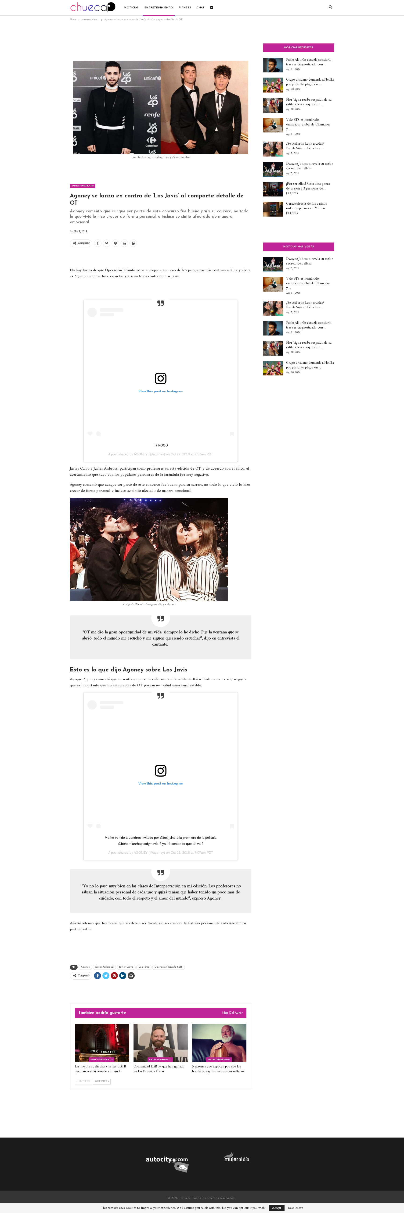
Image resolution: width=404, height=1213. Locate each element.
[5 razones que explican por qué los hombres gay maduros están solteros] (219, 1043)
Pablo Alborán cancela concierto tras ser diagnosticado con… (309, 62)
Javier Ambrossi (104, 967)
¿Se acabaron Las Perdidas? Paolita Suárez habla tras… (305, 146)
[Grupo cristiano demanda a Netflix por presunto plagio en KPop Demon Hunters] (273, 85)
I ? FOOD (161, 445)
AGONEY (141, 454)
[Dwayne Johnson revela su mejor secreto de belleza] (273, 169)
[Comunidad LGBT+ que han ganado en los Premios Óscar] (160, 1043)
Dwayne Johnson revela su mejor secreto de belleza (309, 166)
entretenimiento (158, 7)
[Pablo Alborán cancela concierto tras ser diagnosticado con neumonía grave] (273, 65)
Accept (276, 1208)
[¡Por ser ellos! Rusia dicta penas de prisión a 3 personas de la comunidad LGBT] (273, 189)
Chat (201, 7)
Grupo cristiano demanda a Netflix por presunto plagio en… (310, 82)
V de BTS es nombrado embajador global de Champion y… (308, 124)
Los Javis (144, 967)
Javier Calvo (126, 967)
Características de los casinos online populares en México (306, 206)
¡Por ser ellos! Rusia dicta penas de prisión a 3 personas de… (308, 186)
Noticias (131, 7)
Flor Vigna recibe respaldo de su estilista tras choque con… (309, 102)
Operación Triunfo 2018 (169, 967)
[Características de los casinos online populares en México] (273, 209)
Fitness (185, 7)
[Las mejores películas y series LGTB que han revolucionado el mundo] (102, 1043)
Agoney (85, 967)
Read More (295, 1208)
